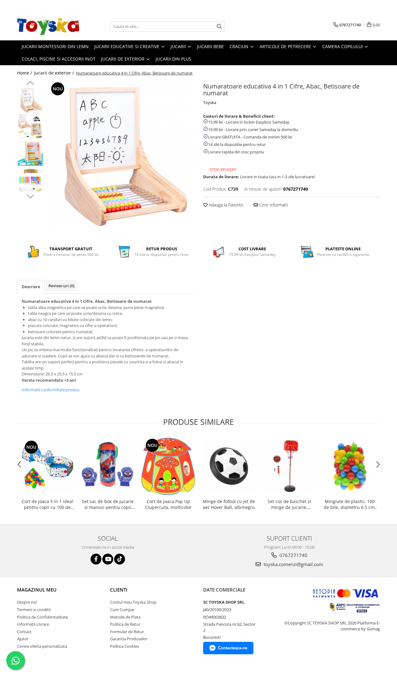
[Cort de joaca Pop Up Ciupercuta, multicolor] (168, 466)
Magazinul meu (36, 590)
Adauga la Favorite (225, 205)
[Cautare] (219, 26)
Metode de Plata (125, 617)
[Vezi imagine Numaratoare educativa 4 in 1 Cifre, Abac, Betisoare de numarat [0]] (30, 100)
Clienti (118, 590)
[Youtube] (107, 559)
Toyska (209, 102)
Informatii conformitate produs (50, 389)
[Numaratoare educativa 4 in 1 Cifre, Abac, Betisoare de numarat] (120, 155)
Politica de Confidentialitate (42, 617)
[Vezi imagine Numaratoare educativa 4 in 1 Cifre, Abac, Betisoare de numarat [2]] (30, 153)
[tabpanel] (120, 155)
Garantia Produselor (128, 639)
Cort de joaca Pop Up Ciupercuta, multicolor (168, 504)
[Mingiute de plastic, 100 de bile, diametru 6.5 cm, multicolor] (350, 466)
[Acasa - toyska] (48, 26)
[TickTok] (119, 559)
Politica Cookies (124, 646)
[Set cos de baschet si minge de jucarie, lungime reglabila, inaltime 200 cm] (289, 466)
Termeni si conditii (34, 609)
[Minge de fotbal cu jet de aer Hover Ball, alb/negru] (229, 466)
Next (30, 196)
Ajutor (23, 639)
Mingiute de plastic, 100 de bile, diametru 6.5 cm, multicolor (350, 504)
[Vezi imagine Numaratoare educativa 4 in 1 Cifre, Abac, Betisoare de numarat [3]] (30, 179)
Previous (30, 84)
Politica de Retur (125, 624)
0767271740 (292, 555)
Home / (25, 73)
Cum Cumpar (122, 609)
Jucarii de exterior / (54, 73)
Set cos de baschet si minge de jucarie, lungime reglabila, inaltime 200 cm (289, 504)
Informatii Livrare (33, 624)
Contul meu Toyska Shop (133, 602)
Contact (24, 631)
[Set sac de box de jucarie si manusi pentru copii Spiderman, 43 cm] (108, 466)
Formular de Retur (127, 631)
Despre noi (27, 602)
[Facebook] (96, 559)
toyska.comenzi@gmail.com (292, 564)
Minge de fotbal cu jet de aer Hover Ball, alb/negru (229, 504)
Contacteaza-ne (232, 648)
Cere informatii (273, 205)
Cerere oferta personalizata (42, 646)
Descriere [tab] (31, 286)
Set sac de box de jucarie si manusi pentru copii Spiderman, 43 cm (108, 504)
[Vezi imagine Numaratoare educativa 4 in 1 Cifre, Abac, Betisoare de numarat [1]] (30, 126)
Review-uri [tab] (61, 285)
